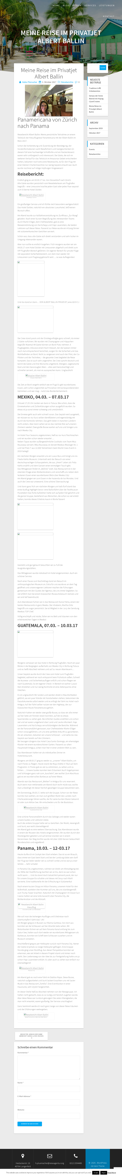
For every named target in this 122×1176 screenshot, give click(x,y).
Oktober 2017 (94, 133)
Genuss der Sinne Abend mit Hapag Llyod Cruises (96, 99)
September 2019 (96, 128)
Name (21, 1082)
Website (21, 1110)
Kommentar (23, 1052)
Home (56, 5)
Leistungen (107, 5)
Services (90, 5)
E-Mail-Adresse (24, 1096)
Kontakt (109, 16)
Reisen (76, 5)
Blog (66, 5)
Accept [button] (96, 1173)
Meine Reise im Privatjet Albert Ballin (95, 109)
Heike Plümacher (29, 82)
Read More (111, 1173)
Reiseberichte (67, 82)
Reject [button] (104, 1173)
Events (92, 149)
